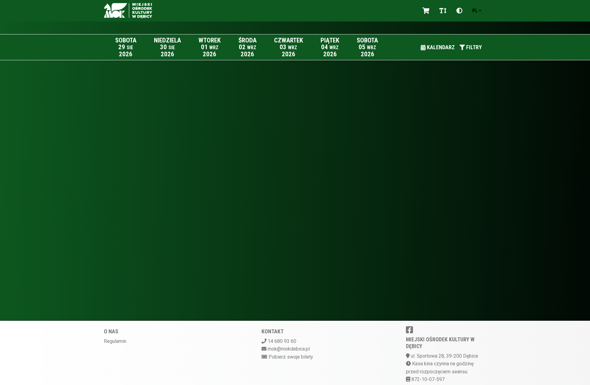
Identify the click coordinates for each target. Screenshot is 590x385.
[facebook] (409, 330)
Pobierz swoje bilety (291, 357)
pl (475, 11)
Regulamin (115, 341)
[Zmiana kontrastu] (459, 10)
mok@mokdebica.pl (289, 349)
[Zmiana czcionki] (443, 10)
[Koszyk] (426, 11)
